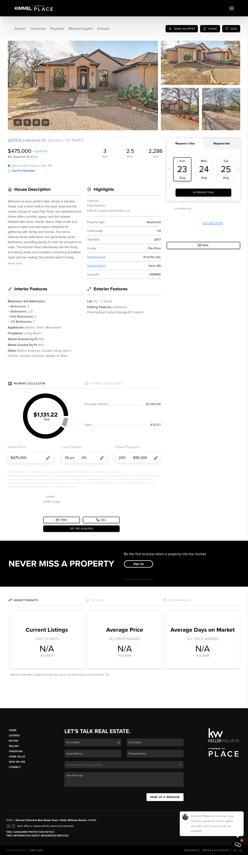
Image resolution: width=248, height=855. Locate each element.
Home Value (17, 756)
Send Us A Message (165, 797)
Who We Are (17, 761)
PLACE (92, 820)
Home (12, 730)
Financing (16, 751)
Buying (13, 740)
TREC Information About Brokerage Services (37, 835)
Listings (14, 735)
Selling (14, 746)
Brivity (22, 850)
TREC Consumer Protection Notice (30, 832)
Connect (15, 767)
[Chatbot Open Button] (238, 845)
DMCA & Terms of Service (215, 850)
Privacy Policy (191, 850)
